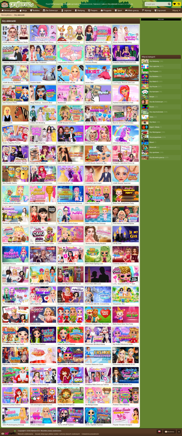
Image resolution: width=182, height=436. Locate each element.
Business (170, 432)
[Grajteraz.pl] (17, 4)
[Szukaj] (169, 4)
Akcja (24, 10)
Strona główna (10, 10)
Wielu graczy (133, 10)
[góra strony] (179, 432)
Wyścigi (148, 10)
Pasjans (94, 10)
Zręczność (161, 10)
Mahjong (81, 10)
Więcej (175, 10)
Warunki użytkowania (25, 434)
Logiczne (67, 10)
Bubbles (36, 10)
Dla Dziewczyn (52, 10)
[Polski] (159, 432)
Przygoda (107, 10)
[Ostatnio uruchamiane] (179, 4)
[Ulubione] (174, 4)
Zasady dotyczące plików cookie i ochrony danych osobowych (57, 434)
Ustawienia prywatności (90, 434)
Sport (119, 10)
